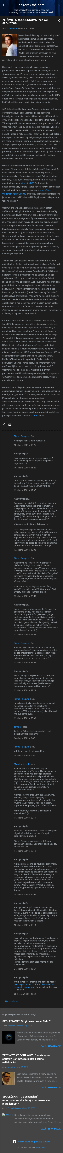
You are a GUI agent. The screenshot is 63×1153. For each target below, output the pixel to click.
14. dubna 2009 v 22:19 (25, 817)
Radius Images (41, 1147)
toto (36, 415)
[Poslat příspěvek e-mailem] (10, 425)
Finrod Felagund (21, 436)
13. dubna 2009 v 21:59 (25, 662)
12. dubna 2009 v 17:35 (25, 490)
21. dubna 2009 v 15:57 (25, 969)
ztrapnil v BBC (27, 183)
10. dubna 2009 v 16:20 (25, 467)
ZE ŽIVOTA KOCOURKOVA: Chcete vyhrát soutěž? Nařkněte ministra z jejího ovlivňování (27, 1059)
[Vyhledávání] (59, 5)
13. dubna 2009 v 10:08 (25, 550)
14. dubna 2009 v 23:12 (25, 851)
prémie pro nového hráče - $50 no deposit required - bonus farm (34, 985)
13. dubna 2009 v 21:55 (25, 634)
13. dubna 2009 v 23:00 (25, 718)
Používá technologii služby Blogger (33, 1141)
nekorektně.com (31, 5)
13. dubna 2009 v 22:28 (25, 690)
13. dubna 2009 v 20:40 (25, 596)
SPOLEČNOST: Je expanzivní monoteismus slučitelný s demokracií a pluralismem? (26, 1100)
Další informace (51, 1046)
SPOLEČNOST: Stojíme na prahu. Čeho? (26, 1021)
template (18, 726)
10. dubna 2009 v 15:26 (25, 445)
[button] (59, 20)
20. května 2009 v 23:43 (25, 994)
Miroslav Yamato (22, 764)
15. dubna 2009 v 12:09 (25, 894)
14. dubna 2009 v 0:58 (24, 755)
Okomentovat (11, 1001)
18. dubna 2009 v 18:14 (25, 925)
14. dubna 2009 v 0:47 (24, 738)
